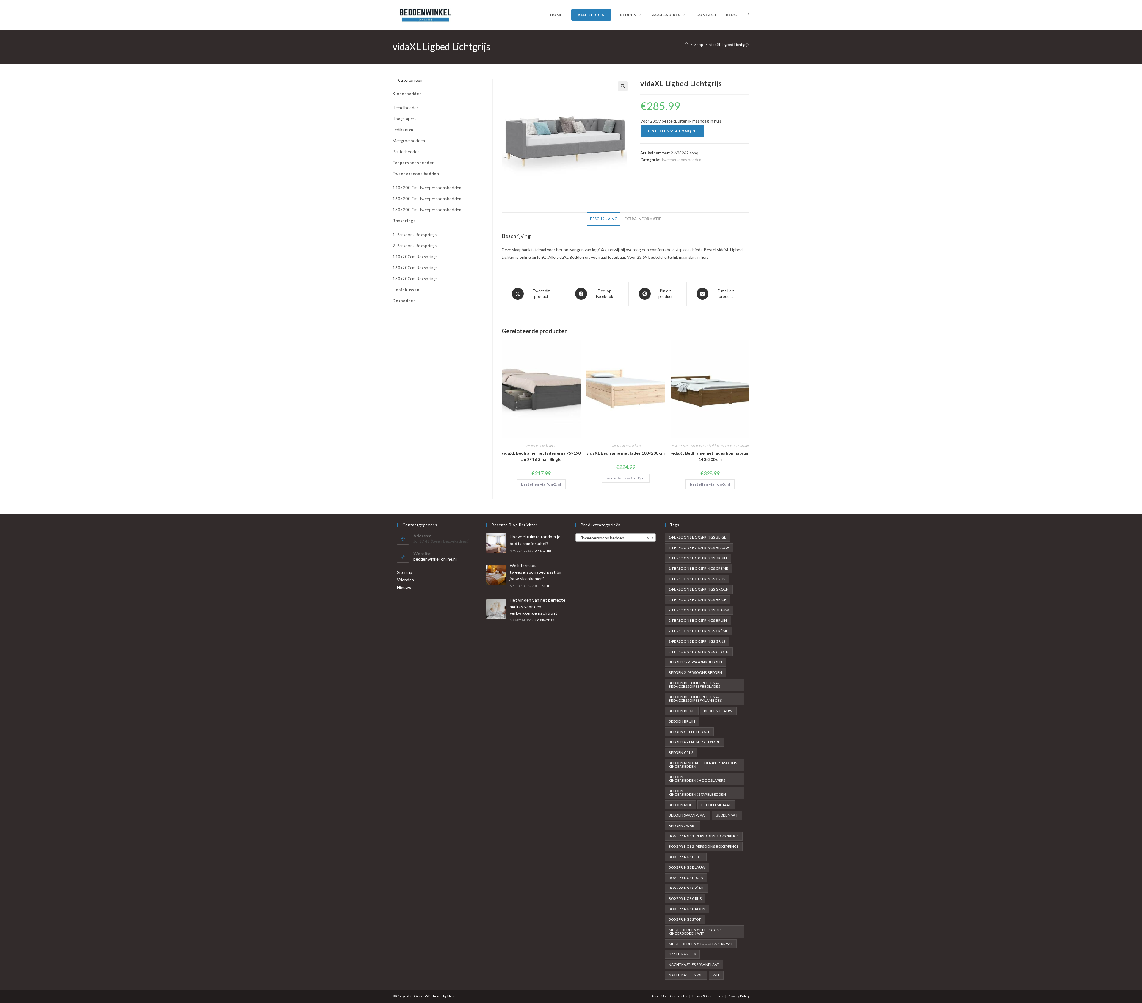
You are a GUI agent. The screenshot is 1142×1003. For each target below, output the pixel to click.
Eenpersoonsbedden (413, 162)
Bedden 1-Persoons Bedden (695, 662)
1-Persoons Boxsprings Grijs (697, 579)
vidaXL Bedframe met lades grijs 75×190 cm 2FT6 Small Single (541, 456)
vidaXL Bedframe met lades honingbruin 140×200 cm (710, 456)
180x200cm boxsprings (415, 278)
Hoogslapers (405, 118)
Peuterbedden (406, 151)
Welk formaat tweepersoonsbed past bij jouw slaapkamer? (535, 572)
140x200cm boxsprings (415, 256)
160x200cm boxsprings (415, 267)
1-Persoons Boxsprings (415, 234)
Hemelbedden (406, 107)
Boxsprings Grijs (685, 898)
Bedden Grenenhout (689, 731)
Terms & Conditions (708, 996)
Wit (716, 975)
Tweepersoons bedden (681, 159)
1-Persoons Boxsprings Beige (698, 537)
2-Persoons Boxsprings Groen (699, 651)
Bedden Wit (727, 815)
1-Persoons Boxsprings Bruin (698, 558)
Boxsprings (404, 220)
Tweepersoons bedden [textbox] (614, 537)
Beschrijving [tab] (603, 219)
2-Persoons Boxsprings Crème (698, 631)
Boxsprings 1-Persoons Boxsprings (704, 836)
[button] (623, 86)
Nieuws (404, 587)
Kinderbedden (407, 93)
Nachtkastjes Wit (686, 975)
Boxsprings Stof (685, 919)
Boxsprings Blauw (687, 867)
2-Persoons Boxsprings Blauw (699, 610)
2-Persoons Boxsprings (415, 245)
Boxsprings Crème (687, 888)
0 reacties (543, 550)
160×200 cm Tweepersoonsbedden (427, 198)
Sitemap (404, 572)
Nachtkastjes (682, 954)
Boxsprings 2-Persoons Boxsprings (704, 846)
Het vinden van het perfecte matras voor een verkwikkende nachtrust (538, 606)
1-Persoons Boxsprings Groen (699, 589)
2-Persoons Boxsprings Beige (698, 599)
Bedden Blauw (718, 711)
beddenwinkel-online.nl (435, 558)
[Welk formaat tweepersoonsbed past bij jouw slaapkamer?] (496, 575)
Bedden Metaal (716, 805)
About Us (658, 996)
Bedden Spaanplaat (688, 815)
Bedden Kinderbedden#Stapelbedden (697, 793)
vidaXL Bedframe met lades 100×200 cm (625, 453)
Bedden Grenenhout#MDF (694, 742)
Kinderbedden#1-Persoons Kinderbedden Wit (695, 931)
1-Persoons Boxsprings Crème (698, 568)
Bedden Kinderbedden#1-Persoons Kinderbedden (703, 765)
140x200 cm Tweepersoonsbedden (694, 445)
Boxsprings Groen (687, 909)
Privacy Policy (738, 996)
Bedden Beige (682, 711)
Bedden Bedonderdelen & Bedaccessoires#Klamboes (695, 699)
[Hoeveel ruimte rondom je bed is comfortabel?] (496, 543)
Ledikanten (403, 129)
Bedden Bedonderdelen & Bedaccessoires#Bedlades (694, 685)
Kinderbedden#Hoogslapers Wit (701, 943)
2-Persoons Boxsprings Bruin (698, 620)
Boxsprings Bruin (686, 877)
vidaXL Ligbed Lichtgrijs (729, 44)
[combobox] (615, 537)
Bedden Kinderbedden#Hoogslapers (697, 779)
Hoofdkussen (406, 289)
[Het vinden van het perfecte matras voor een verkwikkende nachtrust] (496, 609)
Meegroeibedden (409, 140)
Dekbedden (404, 300)
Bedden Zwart (683, 825)
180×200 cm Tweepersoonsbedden (427, 209)
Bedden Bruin (682, 721)
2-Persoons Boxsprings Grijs (697, 641)
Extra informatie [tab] (642, 219)
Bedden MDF (680, 805)
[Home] (686, 44)
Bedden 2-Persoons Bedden (695, 672)
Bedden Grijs (681, 752)
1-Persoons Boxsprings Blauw (699, 547)
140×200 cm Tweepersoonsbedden (427, 187)
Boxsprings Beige (686, 857)
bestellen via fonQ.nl (672, 131)
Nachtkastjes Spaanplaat (694, 964)
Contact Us (679, 996)
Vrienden (405, 579)
